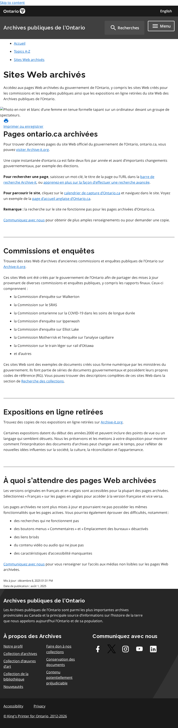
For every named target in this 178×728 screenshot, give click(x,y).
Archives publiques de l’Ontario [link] (44, 27)
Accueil (19, 43)
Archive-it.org (14, 266)
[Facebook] (97, 649)
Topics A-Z (22, 51)
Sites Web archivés (29, 59)
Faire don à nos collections (58, 649)
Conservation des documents (60, 662)
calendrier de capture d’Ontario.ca (92, 193)
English (166, 11)
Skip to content (12, 2)
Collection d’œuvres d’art (19, 664)
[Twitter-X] (111, 649)
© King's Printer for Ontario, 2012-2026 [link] (35, 716)
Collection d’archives (20, 653)
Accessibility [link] (13, 706)
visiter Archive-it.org (32, 149)
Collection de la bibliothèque (15, 676)
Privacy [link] (39, 706)
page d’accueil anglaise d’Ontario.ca (61, 198)
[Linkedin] (153, 649)
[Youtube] (139, 649)
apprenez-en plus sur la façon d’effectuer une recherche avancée (96, 182)
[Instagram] (125, 649)
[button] (124, 28)
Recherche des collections (42, 381)
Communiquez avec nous (24, 220)
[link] (14, 11)
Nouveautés (13, 686)
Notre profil (13, 646)
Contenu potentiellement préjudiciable (59, 678)
